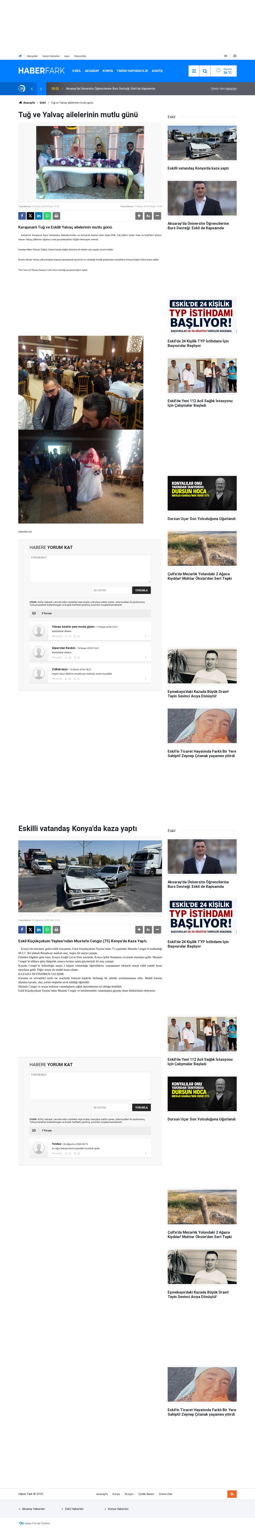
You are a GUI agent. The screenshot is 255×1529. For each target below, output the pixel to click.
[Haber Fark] (41, 70)
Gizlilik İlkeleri (146, 1494)
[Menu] (194, 71)
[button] (139, 216)
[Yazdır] (56, 216)
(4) (78, 1153)
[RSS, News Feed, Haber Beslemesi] (232, 1494)
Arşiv (66, 56)
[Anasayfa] (20, 56)
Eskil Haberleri (74, 1509)
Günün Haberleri (51, 56)
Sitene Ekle (80, 56)
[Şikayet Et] (145, 636)
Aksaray (92, 71)
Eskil (76, 71)
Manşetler (32, 56)
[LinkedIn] (39, 216)
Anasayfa (29, 102)
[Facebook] (22, 216)
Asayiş (157, 71)
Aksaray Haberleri (33, 1509)
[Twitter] (30, 216)
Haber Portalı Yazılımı (37, 1523)
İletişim (129, 1494)
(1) (69, 1153)
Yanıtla (58, 636)
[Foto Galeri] (235, 56)
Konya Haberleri (118, 1509)
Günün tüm (224, 88)
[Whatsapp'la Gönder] (47, 216)
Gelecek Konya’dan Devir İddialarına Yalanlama (96, 88)
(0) (69, 636)
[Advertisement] (112, 26)
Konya (108, 71)
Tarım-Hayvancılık (132, 71)
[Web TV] (226, 56)
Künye (116, 1494)
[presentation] (31, 88)
